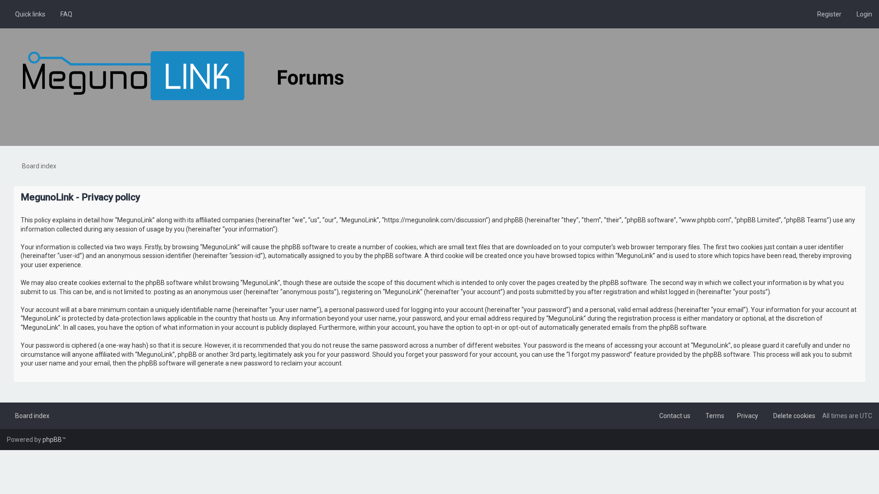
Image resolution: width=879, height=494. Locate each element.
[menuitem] (62, 14)
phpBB (52, 439)
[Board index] (183, 75)
